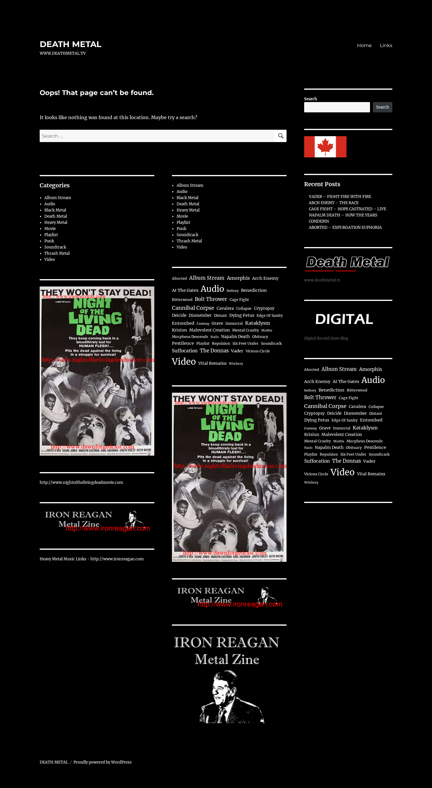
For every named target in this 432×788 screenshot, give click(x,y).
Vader (237, 351)
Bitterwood (182, 299)
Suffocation (184, 351)
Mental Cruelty (245, 330)
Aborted (179, 278)
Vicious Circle (258, 351)
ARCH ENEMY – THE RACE (334, 202)
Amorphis (238, 278)
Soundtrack (55, 247)
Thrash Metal (57, 253)
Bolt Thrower (211, 299)
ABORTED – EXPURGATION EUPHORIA (345, 227)
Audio (49, 203)
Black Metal (55, 210)
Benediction (254, 290)
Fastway (203, 324)
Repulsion (221, 343)
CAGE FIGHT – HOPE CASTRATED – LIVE (347, 208)
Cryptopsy (264, 308)
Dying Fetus (241, 315)
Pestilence (183, 343)
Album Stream (57, 197)
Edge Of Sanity (270, 315)
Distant (220, 315)
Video (49, 259)
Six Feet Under (245, 343)
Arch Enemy (265, 278)
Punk (49, 241)
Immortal (234, 323)
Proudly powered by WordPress (102, 762)
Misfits (266, 330)
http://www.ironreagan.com (117, 559)
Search (310, 98)
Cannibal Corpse (193, 307)
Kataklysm (257, 323)
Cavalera (225, 308)
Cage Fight (239, 299)
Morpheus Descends (190, 336)
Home (364, 45)
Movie (50, 228)
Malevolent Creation (209, 330)
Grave (217, 323)
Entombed (183, 323)
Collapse (244, 308)
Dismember (200, 315)
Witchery (236, 364)
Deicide (179, 315)
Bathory (233, 291)
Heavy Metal (55, 222)
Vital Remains (212, 363)
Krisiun (179, 330)
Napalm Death (235, 336)
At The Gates (185, 290)
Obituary (260, 336)
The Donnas (214, 351)
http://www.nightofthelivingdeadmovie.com (81, 482)
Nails (214, 337)
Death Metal (55, 216)
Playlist (51, 234)
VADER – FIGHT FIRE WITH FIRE (340, 196)
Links (386, 45)
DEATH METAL (70, 44)
